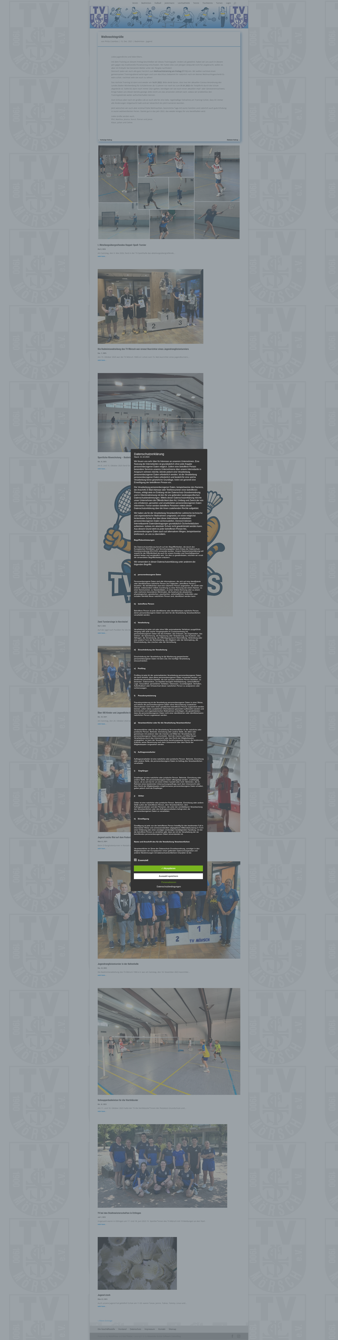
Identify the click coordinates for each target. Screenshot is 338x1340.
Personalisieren (168, 882)
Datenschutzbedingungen (169, 886)
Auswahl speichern (168, 876)
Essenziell (143, 860)
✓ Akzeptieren (168, 868)
